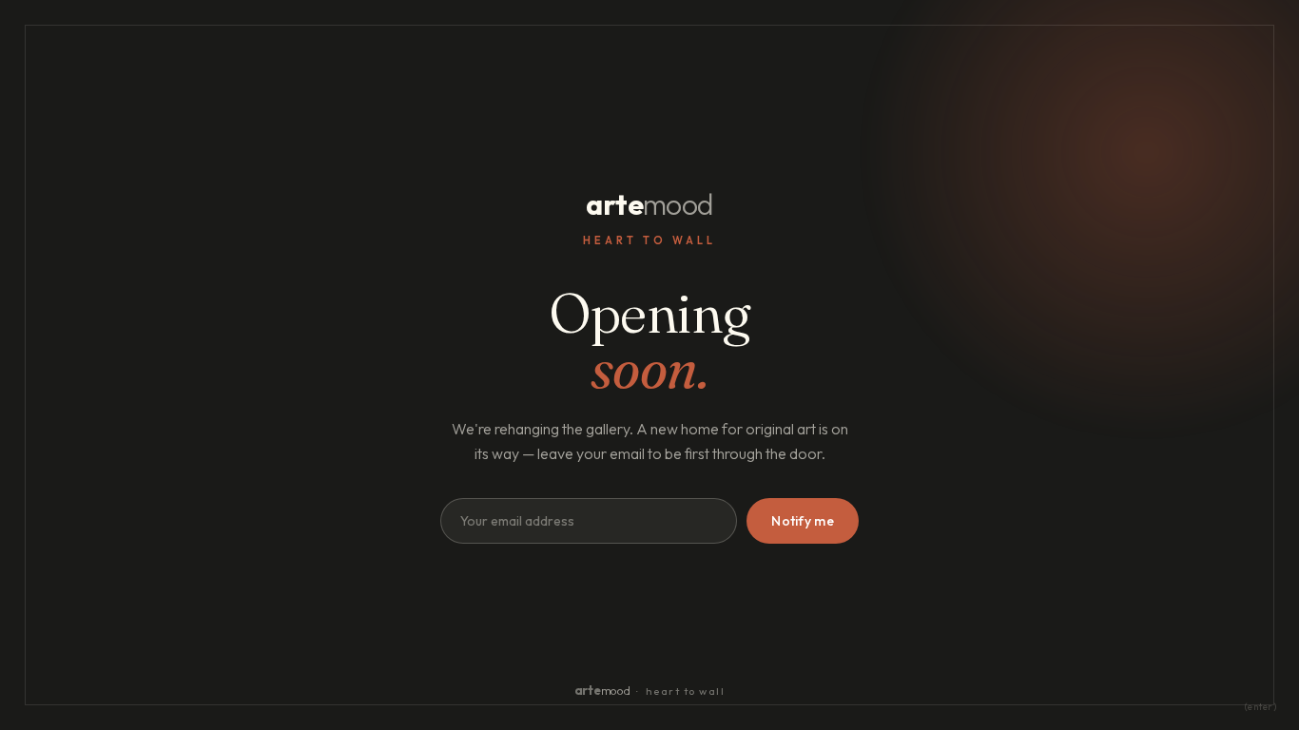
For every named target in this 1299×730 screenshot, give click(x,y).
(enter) (1261, 707)
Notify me (802, 520)
